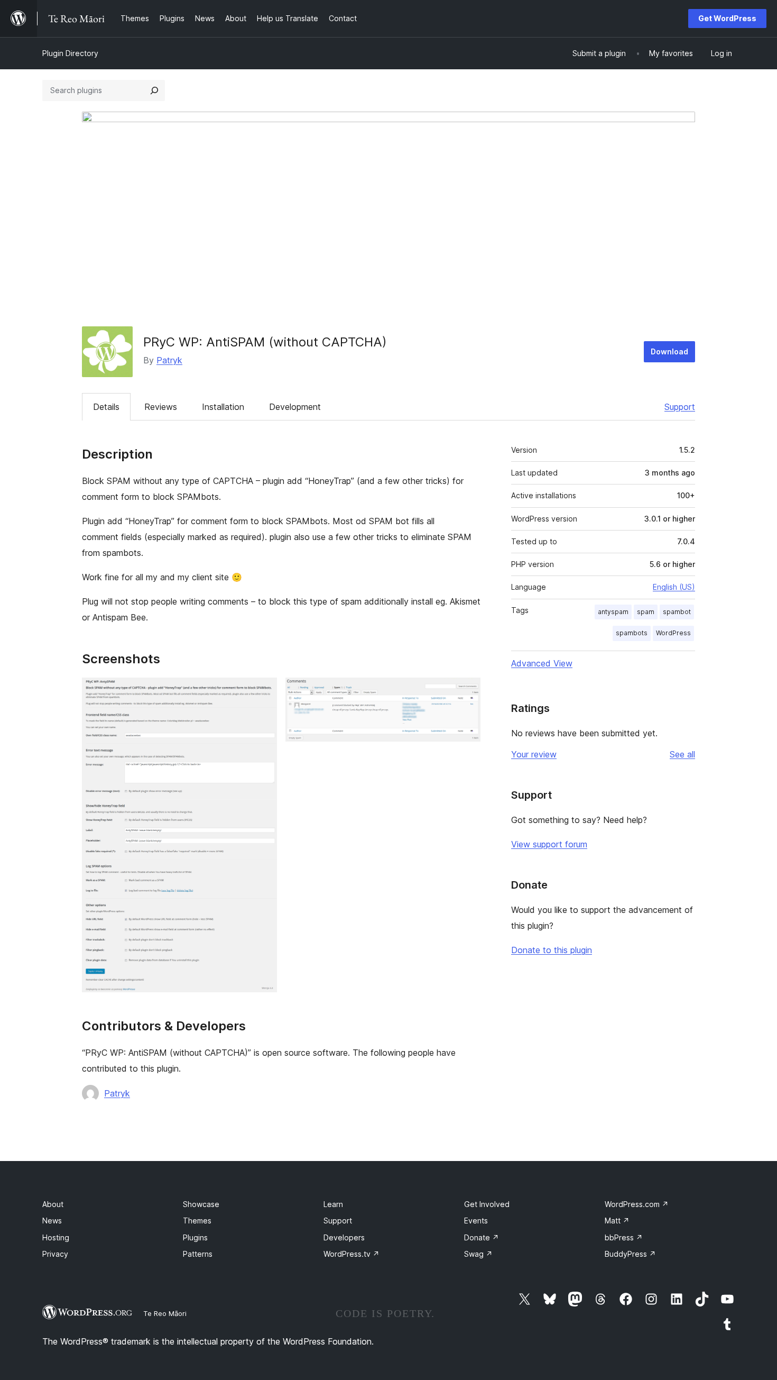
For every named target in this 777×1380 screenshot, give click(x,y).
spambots (632, 633)
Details (106, 406)
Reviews (160, 406)
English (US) (674, 586)
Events (476, 1220)
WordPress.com (637, 1204)
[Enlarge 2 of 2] (466, 692)
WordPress (673, 633)
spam (645, 612)
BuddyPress (630, 1253)
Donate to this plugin (551, 950)
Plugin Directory (70, 53)
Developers (344, 1237)
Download (669, 351)
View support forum (549, 844)
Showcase (201, 1204)
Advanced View (541, 663)
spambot (677, 612)
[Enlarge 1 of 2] (262, 692)
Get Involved (487, 1204)
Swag (478, 1253)
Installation (223, 406)
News (52, 1220)
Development (295, 406)
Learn (333, 1204)
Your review (534, 754)
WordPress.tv (351, 1253)
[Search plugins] (154, 90)
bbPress (624, 1237)
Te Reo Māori (165, 1313)
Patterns (197, 1253)
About (52, 1204)
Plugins (195, 1237)
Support (679, 406)
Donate (481, 1237)
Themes (197, 1220)
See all (682, 754)
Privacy (55, 1253)
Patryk (169, 360)
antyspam (613, 612)
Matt (617, 1220)
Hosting (55, 1237)
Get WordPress (727, 18)
